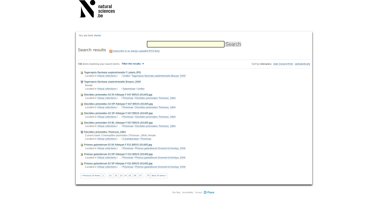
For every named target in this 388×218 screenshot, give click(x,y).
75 (148, 175)
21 (110, 175)
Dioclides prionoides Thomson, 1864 (155, 98)
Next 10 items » (159, 175)
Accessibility (187, 192)
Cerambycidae (131, 138)
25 (130, 175)
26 (135, 175)
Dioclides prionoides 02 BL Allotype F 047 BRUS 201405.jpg (118, 122)
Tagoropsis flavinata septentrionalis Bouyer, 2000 (159, 75)
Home (97, 35)
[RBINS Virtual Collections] (99, 9)
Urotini (126, 75)
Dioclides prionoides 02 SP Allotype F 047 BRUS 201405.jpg (118, 113)
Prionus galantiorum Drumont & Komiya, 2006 (160, 148)
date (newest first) (283, 64)
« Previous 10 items (90, 175)
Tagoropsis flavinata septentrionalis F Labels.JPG (112, 72)
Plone (209, 192)
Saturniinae (129, 88)
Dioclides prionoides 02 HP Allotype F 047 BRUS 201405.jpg (118, 104)
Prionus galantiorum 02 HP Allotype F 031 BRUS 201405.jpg (118, 154)
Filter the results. (132, 63)
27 (140, 175)
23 (121, 175)
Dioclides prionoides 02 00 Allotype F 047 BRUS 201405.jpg (118, 94)
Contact (198, 192)
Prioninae (128, 98)
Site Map (176, 192)
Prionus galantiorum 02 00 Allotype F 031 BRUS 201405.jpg (118, 144)
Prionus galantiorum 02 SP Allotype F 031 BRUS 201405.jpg (118, 163)
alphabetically (302, 64)
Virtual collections (107, 75)
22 (116, 175)
